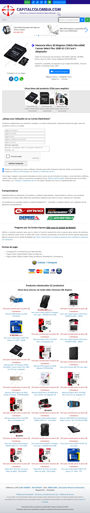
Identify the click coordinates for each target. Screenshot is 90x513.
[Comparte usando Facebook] (11, 79)
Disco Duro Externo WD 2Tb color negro (73, 367)
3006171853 (52, 488)
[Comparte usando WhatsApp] (21, 79)
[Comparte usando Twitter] (16, 79)
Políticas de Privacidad (20, 171)
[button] (86, 30)
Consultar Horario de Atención (71, 488)
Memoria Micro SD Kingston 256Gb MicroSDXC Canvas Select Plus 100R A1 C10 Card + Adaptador (16, 367)
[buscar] (82, 20)
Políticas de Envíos (67, 494)
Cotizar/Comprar (60, 71)
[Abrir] (6, 30)
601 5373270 (37, 488)
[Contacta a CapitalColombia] (31, 10)
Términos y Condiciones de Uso (43, 171)
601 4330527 (25, 488)
